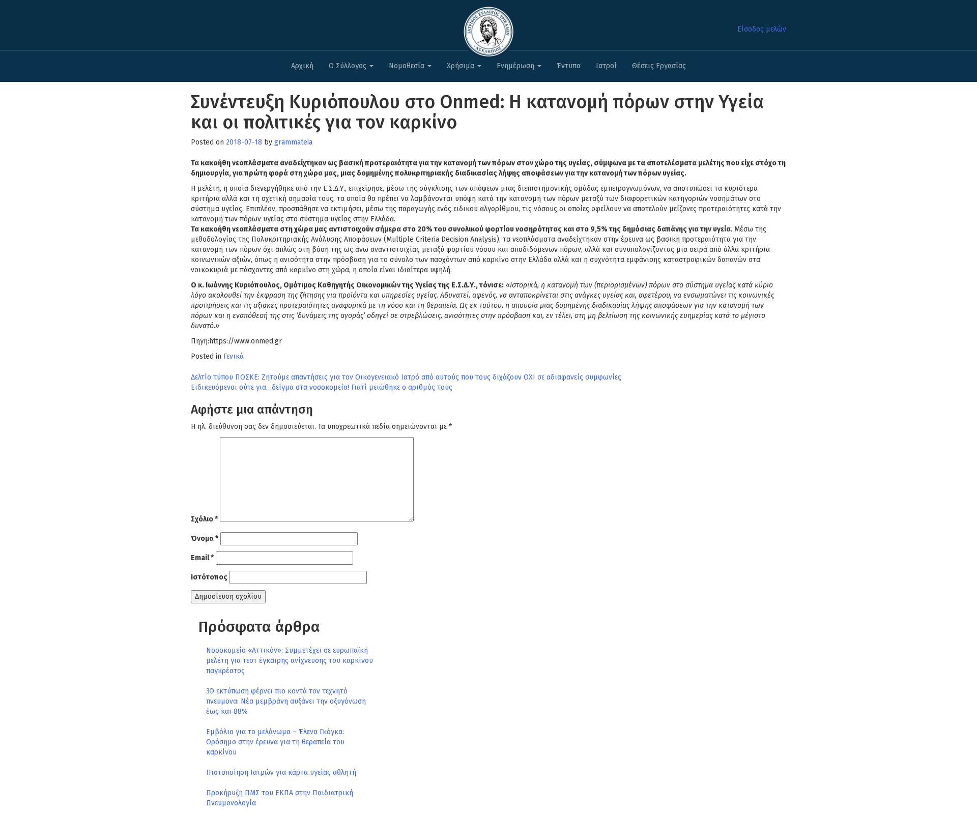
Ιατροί (606, 66)
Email (202, 558)
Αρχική (302, 66)
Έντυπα (569, 66)
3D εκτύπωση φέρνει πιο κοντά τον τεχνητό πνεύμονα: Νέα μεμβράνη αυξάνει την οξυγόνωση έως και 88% (286, 701)
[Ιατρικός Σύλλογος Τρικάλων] (488, 28)
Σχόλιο (204, 519)
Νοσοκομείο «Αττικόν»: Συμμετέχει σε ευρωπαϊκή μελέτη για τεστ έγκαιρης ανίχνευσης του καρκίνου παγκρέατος (289, 660)
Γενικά (233, 356)
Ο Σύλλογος (348, 66)
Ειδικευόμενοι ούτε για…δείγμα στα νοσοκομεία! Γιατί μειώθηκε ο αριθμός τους (321, 387)
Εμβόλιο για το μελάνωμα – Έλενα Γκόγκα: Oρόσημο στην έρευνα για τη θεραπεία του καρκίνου (275, 742)
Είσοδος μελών (761, 29)
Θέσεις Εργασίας (659, 66)
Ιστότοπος (209, 577)
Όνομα (204, 538)
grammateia (293, 142)
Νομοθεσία (407, 66)
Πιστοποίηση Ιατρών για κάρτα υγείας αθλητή (281, 772)
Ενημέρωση (516, 66)
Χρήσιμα (461, 66)
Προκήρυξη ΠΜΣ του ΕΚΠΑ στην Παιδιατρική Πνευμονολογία (279, 798)
